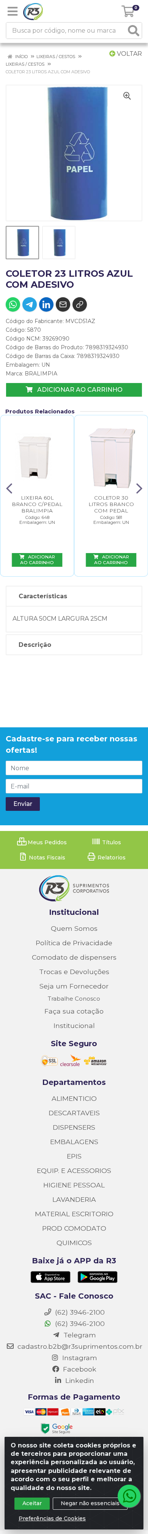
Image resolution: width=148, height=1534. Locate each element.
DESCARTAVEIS (74, 1113)
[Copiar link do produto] (79, 304)
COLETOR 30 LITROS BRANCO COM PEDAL (111, 504)
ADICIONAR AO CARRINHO (79, 389)
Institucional (74, 1025)
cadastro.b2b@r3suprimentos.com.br (79, 1346)
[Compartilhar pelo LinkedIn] (46, 304)
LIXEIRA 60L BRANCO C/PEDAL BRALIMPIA (37, 504)
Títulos (111, 842)
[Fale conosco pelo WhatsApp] (129, 1496)
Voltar (128, 53)
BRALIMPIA (41, 373)
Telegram (78, 1335)
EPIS (74, 1156)
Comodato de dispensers (74, 957)
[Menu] (12, 11)
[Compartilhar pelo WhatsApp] (13, 304)
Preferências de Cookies (52, 1518)
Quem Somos (74, 928)
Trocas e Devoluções (74, 972)
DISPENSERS (74, 1127)
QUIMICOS (74, 1243)
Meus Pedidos (46, 842)
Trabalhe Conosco (74, 998)
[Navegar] (9, 488)
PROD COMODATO (74, 1228)
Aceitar (32, 1503)
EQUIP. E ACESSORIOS (74, 1171)
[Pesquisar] (134, 30)
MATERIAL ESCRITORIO (74, 1214)
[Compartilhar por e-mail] (63, 304)
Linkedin (78, 1380)
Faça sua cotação (74, 1011)
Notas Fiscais (46, 857)
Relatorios (111, 857)
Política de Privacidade (74, 943)
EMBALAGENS (74, 1142)
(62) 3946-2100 (79, 1323)
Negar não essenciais (90, 1503)
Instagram (78, 1358)
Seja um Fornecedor (74, 986)
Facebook (78, 1369)
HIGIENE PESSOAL (74, 1185)
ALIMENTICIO (74, 1098)
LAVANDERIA (74, 1199)
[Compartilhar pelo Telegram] (29, 304)
